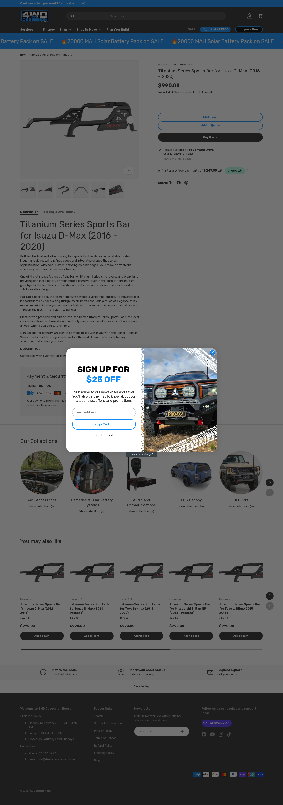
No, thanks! (104, 435)
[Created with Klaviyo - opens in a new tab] (141, 454)
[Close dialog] (212, 352)
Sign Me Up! (104, 424)
